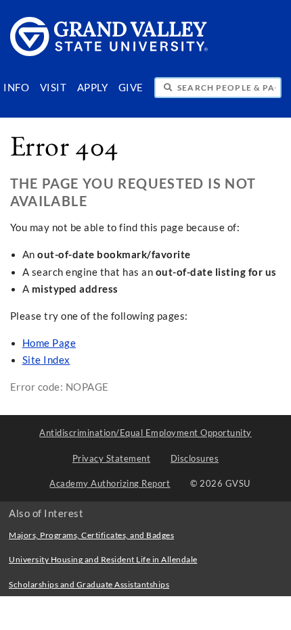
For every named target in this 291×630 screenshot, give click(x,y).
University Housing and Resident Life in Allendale (103, 559)
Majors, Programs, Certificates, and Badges (91, 535)
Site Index (46, 360)
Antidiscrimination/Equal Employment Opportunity (145, 432)
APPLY (92, 87)
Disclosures (195, 458)
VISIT (53, 87)
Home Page (49, 343)
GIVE (130, 87)
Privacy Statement (111, 458)
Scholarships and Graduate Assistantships (89, 584)
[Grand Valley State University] (109, 52)
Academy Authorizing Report (109, 483)
